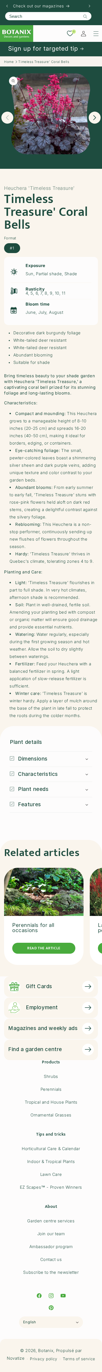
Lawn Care (51, 1174)
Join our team (51, 1233)
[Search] (85, 16)
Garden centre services (51, 1220)
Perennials (51, 1089)
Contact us (51, 1259)
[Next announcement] (89, 6)
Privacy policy (43, 1358)
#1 (12, 248)
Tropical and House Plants (51, 1102)
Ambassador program (51, 1246)
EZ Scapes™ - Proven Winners (51, 1187)
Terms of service (79, 1358)
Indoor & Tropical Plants (51, 1161)
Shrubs (51, 1076)
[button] (96, 34)
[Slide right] (95, 118)
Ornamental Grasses (51, 1115)
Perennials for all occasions (33, 928)
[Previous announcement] (7, 6)
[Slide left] (7, 118)
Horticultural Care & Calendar (51, 1148)
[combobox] (48, 16)
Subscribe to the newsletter (51, 1272)
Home (9, 62)
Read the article (43, 948)
